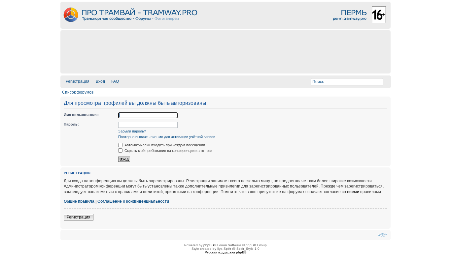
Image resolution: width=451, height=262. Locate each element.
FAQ (115, 81)
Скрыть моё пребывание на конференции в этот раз (167, 151)
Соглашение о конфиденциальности (133, 201)
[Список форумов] (225, 27)
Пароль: (71, 124)
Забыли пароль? (132, 131)
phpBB (208, 245)
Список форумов (77, 92)
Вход (100, 81)
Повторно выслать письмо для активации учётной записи (166, 137)
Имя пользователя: (81, 115)
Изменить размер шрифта (382, 235)
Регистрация (77, 81)
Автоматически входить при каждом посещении (164, 145)
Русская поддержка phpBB (226, 252)
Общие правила (79, 201)
